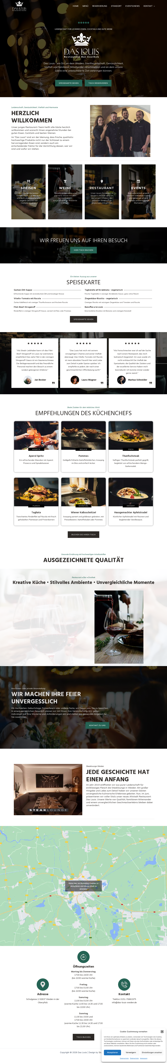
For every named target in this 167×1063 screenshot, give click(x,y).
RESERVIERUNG (99, 6)
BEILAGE (83, 449)
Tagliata (36, 513)
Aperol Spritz (36, 456)
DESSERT (131, 506)
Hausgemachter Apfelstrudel (130, 513)
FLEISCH (36, 506)
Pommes (83, 456)
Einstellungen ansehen (152, 1052)
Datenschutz (124, 1058)
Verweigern (131, 1052)
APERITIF (36, 449)
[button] (162, 1031)
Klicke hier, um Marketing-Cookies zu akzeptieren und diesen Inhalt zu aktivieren (83, 886)
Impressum (143, 1058)
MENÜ (85, 6)
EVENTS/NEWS (132, 6)
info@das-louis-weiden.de (124, 1002)
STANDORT (116, 6)
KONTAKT (148, 6)
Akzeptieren (112, 1052)
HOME (76, 6)
